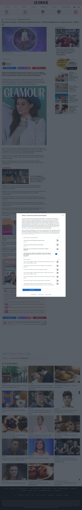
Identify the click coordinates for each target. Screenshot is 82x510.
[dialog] (41, 255)
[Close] (63, 215)
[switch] (57, 240)
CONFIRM (31, 289)
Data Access (41, 294)
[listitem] (41, 237)
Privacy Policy (48, 294)
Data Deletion (34, 294)
